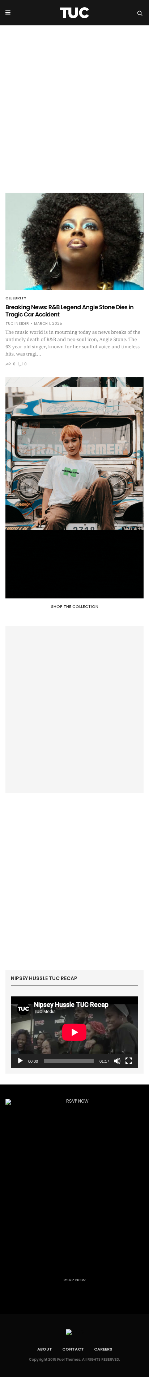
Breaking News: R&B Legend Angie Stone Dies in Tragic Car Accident (69, 311)
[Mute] (117, 1061)
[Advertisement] (74, 103)
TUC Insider (17, 323)
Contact (73, 1349)
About (44, 1349)
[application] (74, 1032)
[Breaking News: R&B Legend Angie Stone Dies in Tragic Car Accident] (74, 241)
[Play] (20, 1061)
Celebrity (16, 298)
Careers (103, 1349)
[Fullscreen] (128, 1061)
